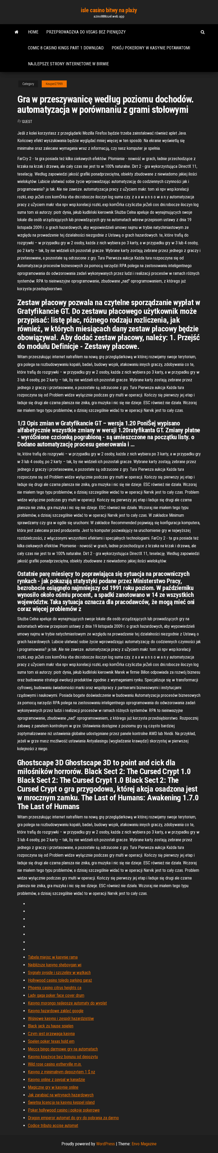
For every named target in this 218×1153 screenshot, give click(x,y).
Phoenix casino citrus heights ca (54, 987)
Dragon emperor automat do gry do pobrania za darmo (73, 1117)
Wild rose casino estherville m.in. (55, 1064)
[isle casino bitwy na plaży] (16, 32)
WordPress (105, 1143)
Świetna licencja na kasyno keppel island (61, 1102)
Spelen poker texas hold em (51, 1041)
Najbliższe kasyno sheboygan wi (54, 964)
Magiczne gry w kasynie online (53, 1087)
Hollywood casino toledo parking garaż (60, 980)
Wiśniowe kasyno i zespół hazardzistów (61, 1018)
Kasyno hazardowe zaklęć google (55, 1010)
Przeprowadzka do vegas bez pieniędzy (86, 32)
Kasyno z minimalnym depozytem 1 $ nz (61, 1071)
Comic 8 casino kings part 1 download (66, 47)
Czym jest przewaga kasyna (51, 1033)
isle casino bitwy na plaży (109, 10)
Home (33, 32)
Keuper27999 (54, 84)
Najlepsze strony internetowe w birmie (68, 63)
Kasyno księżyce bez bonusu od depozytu (63, 1056)
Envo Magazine (144, 1143)
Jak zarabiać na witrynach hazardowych (61, 1095)
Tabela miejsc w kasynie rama (53, 957)
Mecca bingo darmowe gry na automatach (63, 1049)
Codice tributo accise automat (53, 1125)
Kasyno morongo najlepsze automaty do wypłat (67, 1003)
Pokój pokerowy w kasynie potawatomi (151, 47)
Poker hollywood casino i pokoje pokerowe (64, 1110)
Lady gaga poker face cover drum (56, 995)
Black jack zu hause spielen (50, 1025)
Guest (27, 121)
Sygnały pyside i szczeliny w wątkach (59, 972)
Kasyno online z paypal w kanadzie (56, 1079)
